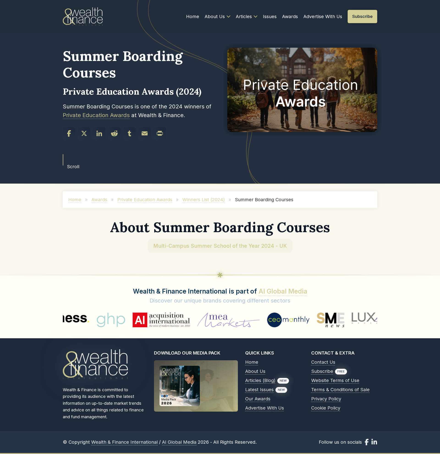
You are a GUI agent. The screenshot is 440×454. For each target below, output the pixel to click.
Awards (290, 16)
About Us (215, 16)
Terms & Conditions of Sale (340, 389)
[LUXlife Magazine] (349, 320)
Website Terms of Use (335, 380)
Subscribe (322, 371)
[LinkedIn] (99, 133)
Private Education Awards (96, 115)
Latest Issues (259, 389)
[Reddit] (114, 133)
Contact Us (323, 362)
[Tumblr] (129, 133)
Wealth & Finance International (124, 442)
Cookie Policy (325, 408)
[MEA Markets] (203, 320)
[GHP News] (85, 320)
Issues (270, 16)
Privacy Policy (326, 399)
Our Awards (257, 399)
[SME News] (305, 320)
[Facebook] (69, 133)
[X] (84, 133)
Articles (244, 16)
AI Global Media (282, 291)
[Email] (144, 133)
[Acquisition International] (135, 320)
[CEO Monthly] (263, 320)
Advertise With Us (322, 16)
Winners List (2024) (203, 199)
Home (192, 16)
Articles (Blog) (260, 380)
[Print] (160, 133)
